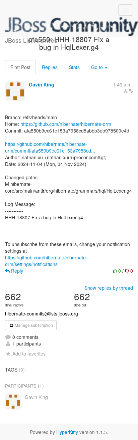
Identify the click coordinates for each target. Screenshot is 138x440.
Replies (50, 67)
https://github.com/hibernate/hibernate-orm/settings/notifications (46, 260)
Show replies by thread (108, 287)
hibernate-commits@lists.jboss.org (41, 313)
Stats (74, 67)
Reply (16, 270)
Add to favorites (29, 353)
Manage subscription (33, 325)
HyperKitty (67, 432)
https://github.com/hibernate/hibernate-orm (65, 124)
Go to (97, 67)
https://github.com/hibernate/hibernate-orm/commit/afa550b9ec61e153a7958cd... (50, 147)
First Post (20, 67)
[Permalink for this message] (131, 91)
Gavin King (41, 84)
